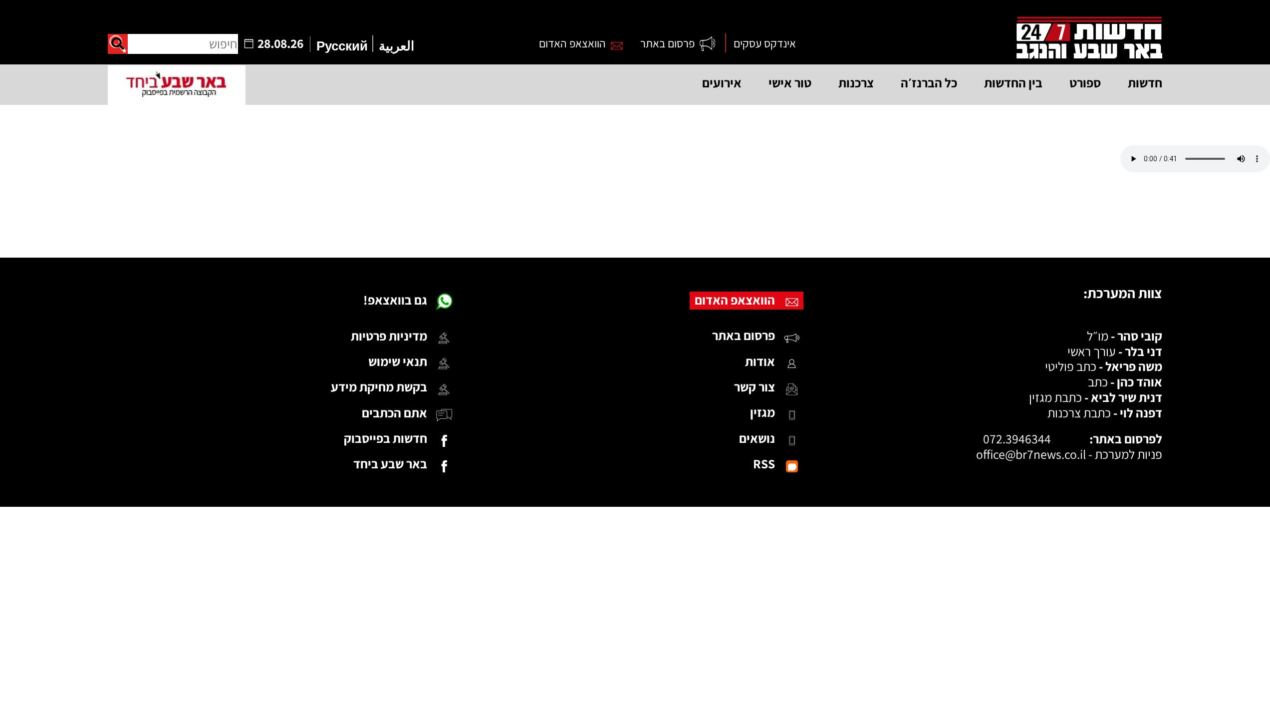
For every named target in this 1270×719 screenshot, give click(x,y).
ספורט (1085, 82)
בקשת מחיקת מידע (379, 386)
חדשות (1145, 82)
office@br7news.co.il (1031, 454)
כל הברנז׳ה (929, 82)
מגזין (762, 412)
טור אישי (789, 82)
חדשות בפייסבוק (385, 438)
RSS (764, 463)
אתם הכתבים (394, 412)
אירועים (722, 82)
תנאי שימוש (397, 361)
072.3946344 (1017, 438)
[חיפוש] (118, 44)
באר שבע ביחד (390, 463)
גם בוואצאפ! (395, 300)
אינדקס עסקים (765, 43)
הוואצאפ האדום (572, 43)
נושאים (757, 438)
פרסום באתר (667, 43)
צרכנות (856, 82)
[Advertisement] (635, 214)
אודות (760, 361)
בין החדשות (1013, 82)
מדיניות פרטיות (389, 336)
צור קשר (754, 386)
